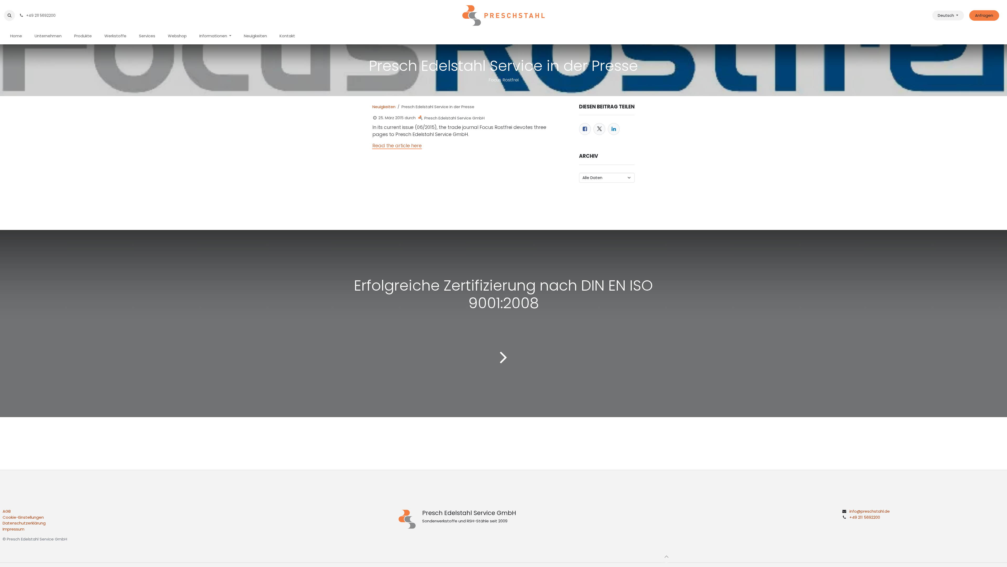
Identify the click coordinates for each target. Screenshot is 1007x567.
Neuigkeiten (383, 106)
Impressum (13, 529)
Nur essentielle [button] (625, 558)
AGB (7, 511)
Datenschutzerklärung (24, 523)
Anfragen (984, 15)
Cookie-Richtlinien (531, 558)
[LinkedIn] (614, 129)
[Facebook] (585, 129)
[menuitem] (16, 36)
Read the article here (397, 145)
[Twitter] (599, 129)
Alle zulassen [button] (657, 558)
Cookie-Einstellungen (23, 517)
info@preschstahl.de (869, 511)
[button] (9, 15)
